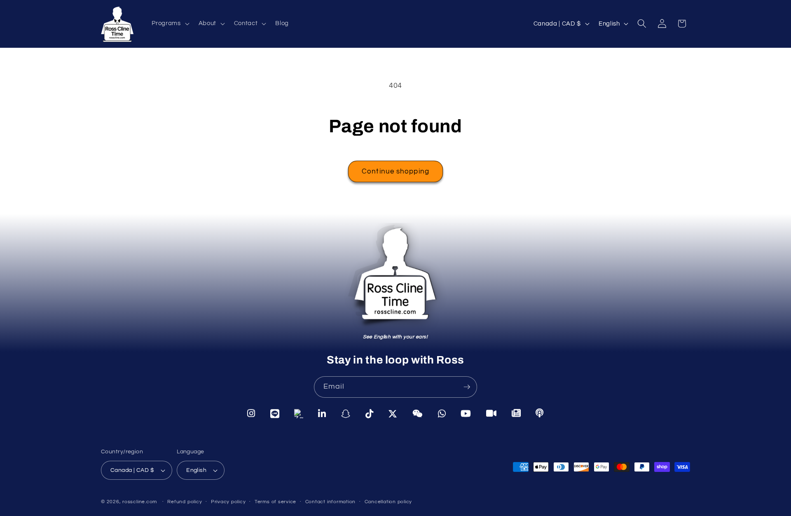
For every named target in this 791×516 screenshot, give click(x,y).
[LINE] (275, 412)
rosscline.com (139, 501)
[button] (169, 23)
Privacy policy (228, 501)
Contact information (330, 501)
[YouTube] (466, 413)
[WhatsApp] (442, 413)
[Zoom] (491, 413)
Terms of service (275, 501)
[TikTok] (369, 413)
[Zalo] (298, 413)
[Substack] (516, 413)
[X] (393, 413)
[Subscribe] (467, 387)
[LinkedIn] (322, 413)
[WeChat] (417, 413)
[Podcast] (540, 413)
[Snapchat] (346, 413)
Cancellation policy (388, 501)
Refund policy (184, 501)
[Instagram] (251, 412)
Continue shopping (395, 171)
